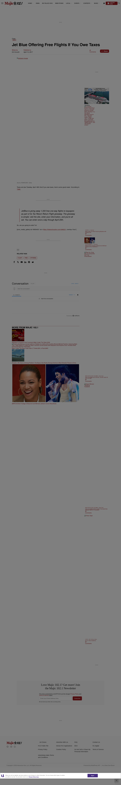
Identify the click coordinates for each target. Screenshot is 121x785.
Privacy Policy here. (34, 777)
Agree (92, 775)
